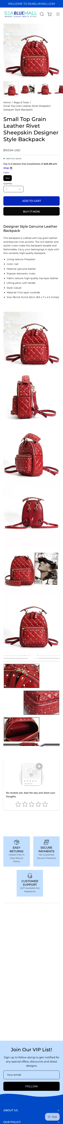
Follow (31, 1086)
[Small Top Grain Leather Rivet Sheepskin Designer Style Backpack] (10, 89)
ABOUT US (10, 1110)
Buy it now (31, 211)
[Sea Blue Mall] (21, 14)
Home (7, 102)
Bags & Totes (21, 102)
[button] (41, 14)
